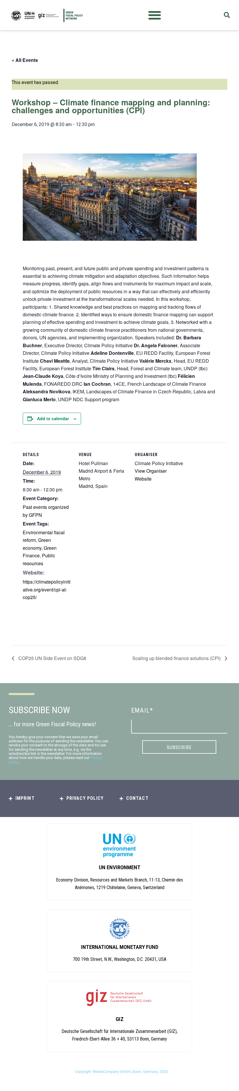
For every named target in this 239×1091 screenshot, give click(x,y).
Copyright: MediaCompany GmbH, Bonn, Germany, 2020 (121, 1071)
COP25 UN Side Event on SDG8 (51, 658)
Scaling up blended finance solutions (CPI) (177, 658)
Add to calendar (53, 418)
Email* (142, 710)
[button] (154, 15)
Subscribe (179, 747)
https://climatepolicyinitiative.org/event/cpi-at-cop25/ (47, 589)
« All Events (25, 60)
